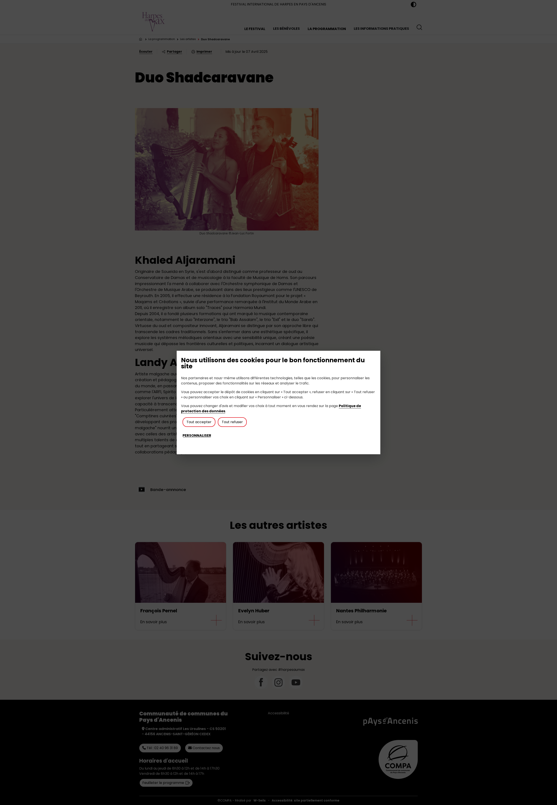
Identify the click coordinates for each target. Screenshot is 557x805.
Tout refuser (232, 421)
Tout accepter (198, 421)
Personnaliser (197, 435)
